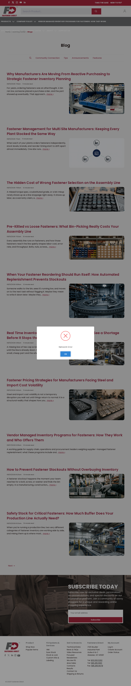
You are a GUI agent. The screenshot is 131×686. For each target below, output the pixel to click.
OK (65, 354)
